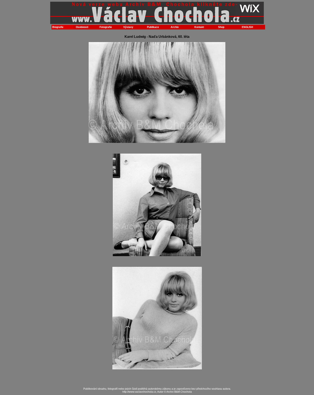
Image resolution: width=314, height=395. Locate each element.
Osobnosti (82, 27)
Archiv (175, 27)
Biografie (57, 27)
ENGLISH (247, 27)
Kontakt (199, 27)
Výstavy (128, 27)
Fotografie (106, 27)
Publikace (153, 27)
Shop (221, 27)
